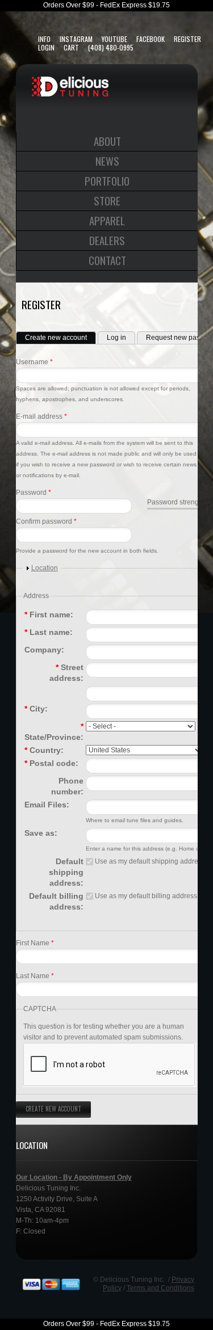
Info (44, 39)
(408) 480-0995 (110, 47)
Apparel (107, 220)
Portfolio (107, 180)
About (107, 141)
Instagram (76, 39)
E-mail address (41, 416)
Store (107, 200)
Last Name (35, 976)
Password (33, 492)
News (107, 161)
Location (44, 568)
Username (34, 362)
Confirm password (46, 521)
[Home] (70, 82)
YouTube (114, 39)
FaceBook (150, 39)
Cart (71, 47)
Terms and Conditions (160, 1288)
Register (187, 39)
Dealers (107, 240)
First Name (35, 943)
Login (46, 47)
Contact (107, 260)
